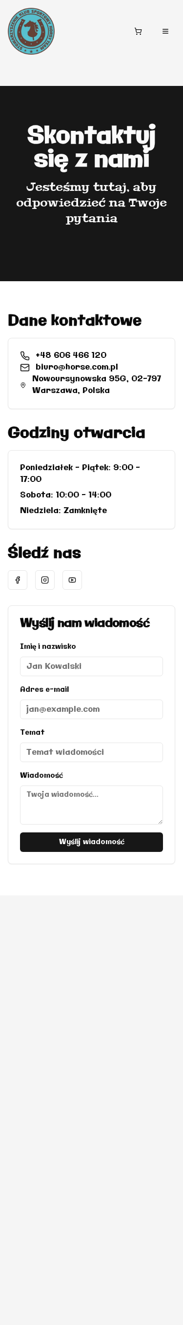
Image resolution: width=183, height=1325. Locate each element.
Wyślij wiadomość (91, 842)
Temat (32, 733)
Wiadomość (41, 776)
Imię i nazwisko (48, 647)
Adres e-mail (44, 690)
